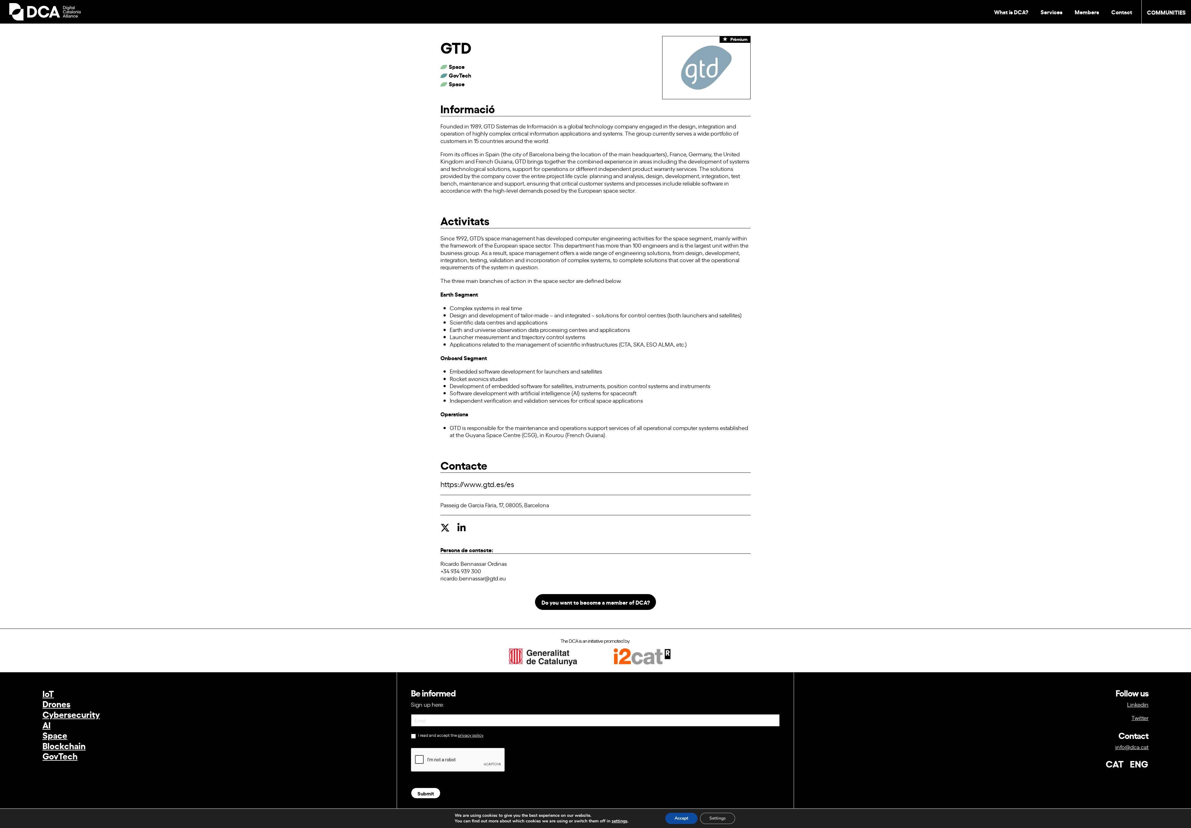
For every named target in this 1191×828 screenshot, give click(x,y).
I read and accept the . (450, 735)
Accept (681, 818)
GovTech (60, 756)
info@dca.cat (1132, 746)
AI (46, 724)
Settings (717, 818)
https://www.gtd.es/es (477, 484)
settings (619, 821)
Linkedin (1138, 704)
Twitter (1140, 717)
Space (54, 735)
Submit (425, 793)
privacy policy (470, 735)
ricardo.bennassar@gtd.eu (473, 578)
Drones (56, 703)
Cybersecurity (71, 714)
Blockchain (64, 745)
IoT (48, 693)
